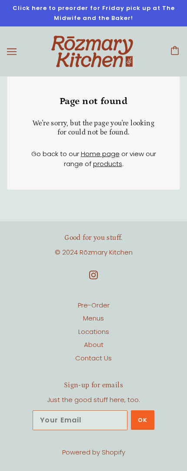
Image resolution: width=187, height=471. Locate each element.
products (107, 163)
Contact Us (93, 358)
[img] (93, 275)
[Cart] (176, 51)
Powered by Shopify (93, 452)
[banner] (92, 51)
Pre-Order (94, 305)
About (94, 344)
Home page (100, 153)
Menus (93, 318)
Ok (142, 420)
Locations (93, 331)
